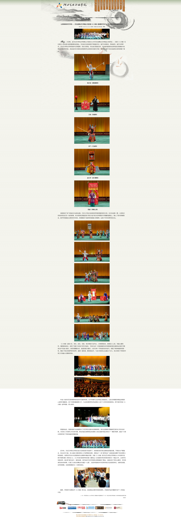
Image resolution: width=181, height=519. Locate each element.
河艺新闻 (65, 16)
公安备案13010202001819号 (99, 516)
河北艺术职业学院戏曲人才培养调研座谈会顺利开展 (116, 495)
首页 (61, 16)
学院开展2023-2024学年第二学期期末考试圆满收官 (93, 495)
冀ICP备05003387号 (90, 516)
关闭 (124, 497)
